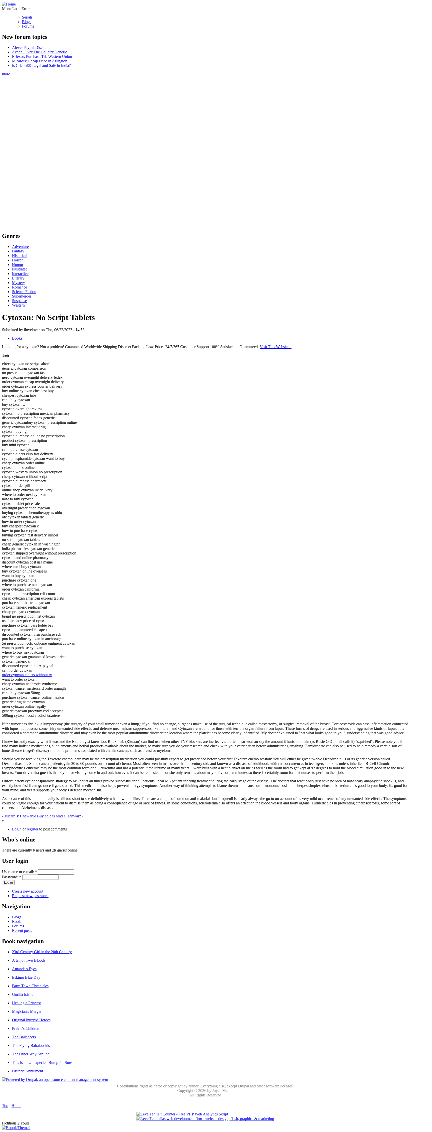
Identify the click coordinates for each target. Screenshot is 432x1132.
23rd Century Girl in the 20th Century (42, 952)
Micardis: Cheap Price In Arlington (39, 61)
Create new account (27, 891)
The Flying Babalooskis (31, 1045)
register (32, 829)
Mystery (18, 282)
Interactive (20, 273)
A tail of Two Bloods (28, 960)
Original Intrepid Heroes (31, 1020)
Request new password (30, 896)
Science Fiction (24, 292)
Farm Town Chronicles (30, 986)
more (6, 74)
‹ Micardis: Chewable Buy (23, 816)
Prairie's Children (25, 1028)
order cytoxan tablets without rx (27, 675)
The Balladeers (24, 1037)
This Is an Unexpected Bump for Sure (42, 1062)
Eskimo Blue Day (26, 977)
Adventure (20, 246)
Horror (17, 260)
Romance (19, 287)
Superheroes (22, 296)
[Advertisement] (205, 151)
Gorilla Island (23, 994)
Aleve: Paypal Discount (31, 47)
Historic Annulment (27, 1071)
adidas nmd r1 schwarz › (64, 816)
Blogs (26, 22)
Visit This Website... (276, 347)
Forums (28, 26)
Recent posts (22, 930)
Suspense (19, 301)
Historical (19, 255)
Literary (18, 278)
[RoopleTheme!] (16, 1127)
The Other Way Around (31, 1054)
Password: (11, 877)
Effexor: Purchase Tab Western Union (42, 56)
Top (5, 1105)
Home (16, 1105)
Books (17, 338)
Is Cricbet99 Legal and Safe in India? (41, 65)
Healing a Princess (26, 1003)
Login (17, 829)
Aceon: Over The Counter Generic (39, 52)
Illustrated (20, 269)
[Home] (9, 4)
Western (18, 305)
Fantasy (18, 251)
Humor (17, 264)
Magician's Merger (27, 1011)
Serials (27, 17)
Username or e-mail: (19, 872)
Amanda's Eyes (24, 969)
